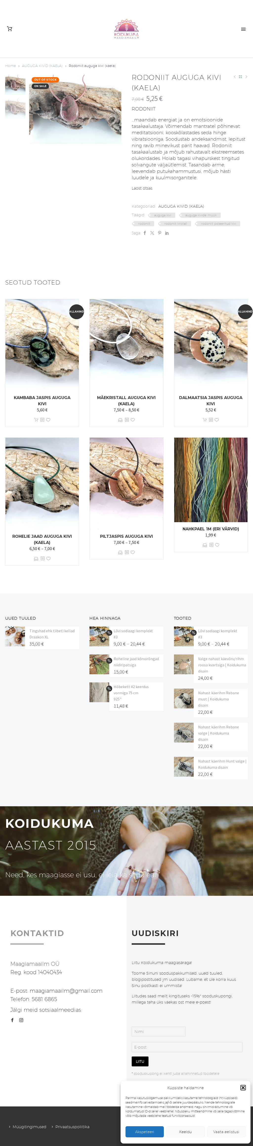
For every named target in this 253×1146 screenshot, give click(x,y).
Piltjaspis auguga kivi (126, 536)
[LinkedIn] (167, 233)
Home (10, 66)
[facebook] (12, 1020)
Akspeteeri (144, 1132)
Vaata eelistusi (226, 1132)
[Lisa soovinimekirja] (48, 420)
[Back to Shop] (240, 77)
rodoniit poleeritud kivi (218, 223)
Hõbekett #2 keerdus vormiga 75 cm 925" (131, 692)
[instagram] (21, 1020)
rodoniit (144, 223)
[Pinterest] (159, 233)
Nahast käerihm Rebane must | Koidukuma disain (218, 699)
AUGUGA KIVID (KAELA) (42, 66)
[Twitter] (152, 233)
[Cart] (9, 29)
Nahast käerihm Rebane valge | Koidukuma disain (218, 733)
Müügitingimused (29, 1126)
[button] (243, 1087)
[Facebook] (144, 233)
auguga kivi (162, 215)
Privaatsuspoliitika (72, 1126)
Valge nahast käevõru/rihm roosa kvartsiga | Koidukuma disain (222, 665)
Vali (120, 420)
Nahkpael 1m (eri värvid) (211, 529)
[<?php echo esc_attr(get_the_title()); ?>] (42, 420)
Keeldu (185, 1132)
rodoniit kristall (175, 223)
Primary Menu (243, 29)
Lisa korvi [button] (36, 420)
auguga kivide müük (201, 215)
